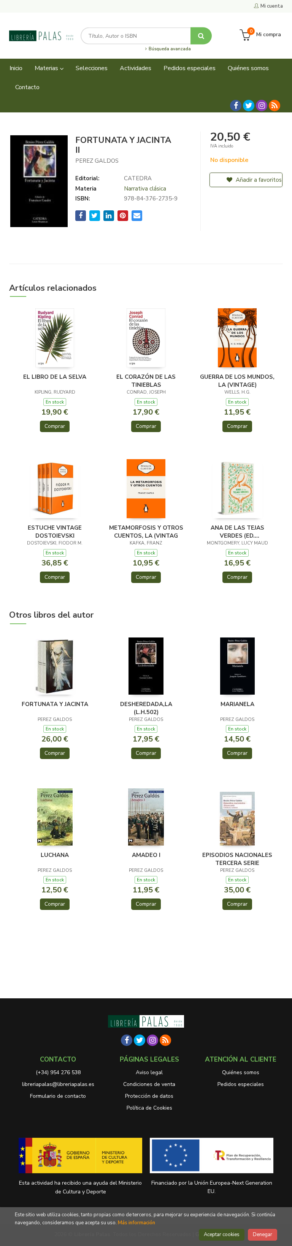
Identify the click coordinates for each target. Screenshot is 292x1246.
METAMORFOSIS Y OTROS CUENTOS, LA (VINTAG (146, 531)
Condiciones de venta (149, 1084)
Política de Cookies (149, 1107)
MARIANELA (237, 704)
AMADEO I (146, 855)
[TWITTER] (248, 105)
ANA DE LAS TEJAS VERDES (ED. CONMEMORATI (237, 531)
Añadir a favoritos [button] (258, 180)
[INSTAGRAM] (261, 105)
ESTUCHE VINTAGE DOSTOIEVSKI (55, 531)
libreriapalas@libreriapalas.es (58, 1084)
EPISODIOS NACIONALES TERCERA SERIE (237, 858)
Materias (47, 68)
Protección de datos (149, 1096)
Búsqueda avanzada (169, 49)
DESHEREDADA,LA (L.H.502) (146, 708)
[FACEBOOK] (235, 105)
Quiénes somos (240, 1072)
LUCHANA (55, 855)
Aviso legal (149, 1072)
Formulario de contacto (58, 1096)
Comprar (54, 426)
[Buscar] (201, 35)
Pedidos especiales (240, 1084)
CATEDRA (138, 178)
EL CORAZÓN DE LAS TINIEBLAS (146, 380)
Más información (136, 1222)
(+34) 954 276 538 (58, 1072)
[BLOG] (274, 105)
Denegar (262, 1234)
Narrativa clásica (145, 188)
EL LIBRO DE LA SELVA (54, 377)
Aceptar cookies (222, 1234)
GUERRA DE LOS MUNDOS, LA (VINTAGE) (237, 380)
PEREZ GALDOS (97, 161)
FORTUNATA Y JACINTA (55, 704)
